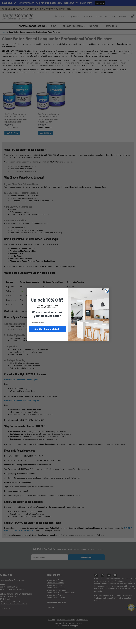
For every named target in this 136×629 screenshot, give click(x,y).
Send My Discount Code (47, 329)
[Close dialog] (107, 291)
